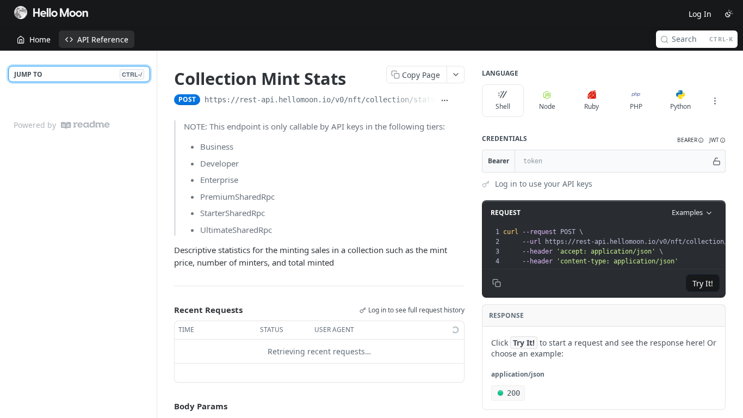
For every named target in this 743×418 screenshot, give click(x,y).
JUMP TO (78, 74)
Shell (503, 106)
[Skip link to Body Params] (166, 406)
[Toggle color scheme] (729, 13)
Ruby (591, 106)
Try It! (702, 283)
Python (680, 106)
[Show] (716, 161)
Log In (700, 14)
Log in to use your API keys (543, 184)
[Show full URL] (444, 100)
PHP (636, 106)
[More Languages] (715, 101)
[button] (690, 140)
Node (547, 106)
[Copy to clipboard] (459, 100)
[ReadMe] (85, 125)
